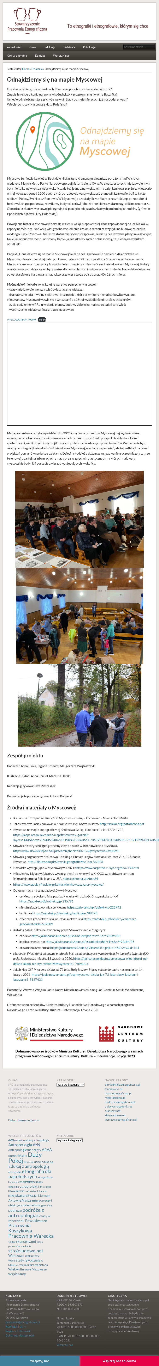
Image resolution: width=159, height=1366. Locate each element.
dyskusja (29, 1162)
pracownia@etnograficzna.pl (23, 1322)
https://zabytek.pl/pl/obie (50, 913)
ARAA (47, 1149)
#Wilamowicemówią (20, 1140)
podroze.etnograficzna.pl (120, 1102)
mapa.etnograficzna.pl (118, 1093)
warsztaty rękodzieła (24, 1260)
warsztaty (32, 1256)
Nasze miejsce (33, 1200)
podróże (15, 1210)
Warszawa (16, 1256)
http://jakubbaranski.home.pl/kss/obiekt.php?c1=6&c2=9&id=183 (75, 936)
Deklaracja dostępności (20, 1335)
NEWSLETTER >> (16, 1326)
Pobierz (42, 319)
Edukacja (50, 47)
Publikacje (89, 47)
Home (25, 69)
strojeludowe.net (115, 1115)
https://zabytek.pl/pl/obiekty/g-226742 (94, 907)
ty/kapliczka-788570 (83, 913)
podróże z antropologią (26, 1212)
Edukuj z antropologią (28, 1166)
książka (47, 1186)
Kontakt (40, 55)
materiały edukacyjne (36, 1191)
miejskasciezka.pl (115, 1097)
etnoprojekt (28, 1186)
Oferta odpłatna (17, 55)
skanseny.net (112, 1110)
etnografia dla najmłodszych (29, 1173)
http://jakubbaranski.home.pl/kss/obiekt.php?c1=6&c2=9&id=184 (94, 948)
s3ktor (11, 1241)
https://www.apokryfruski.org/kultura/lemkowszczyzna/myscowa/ (58, 884)
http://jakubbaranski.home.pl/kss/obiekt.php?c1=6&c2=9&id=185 (90, 941)
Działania (69, 47)
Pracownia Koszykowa (20, 1227)
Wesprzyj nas (61, 55)
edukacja (47, 1161)
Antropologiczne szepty (24, 1150)
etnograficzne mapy (30, 1181)
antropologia (41, 1140)
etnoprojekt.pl (113, 1089)
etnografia (14, 1172)
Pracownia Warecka (31, 1236)
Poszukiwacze (36, 1221)
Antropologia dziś (24, 1144)
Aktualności (14, 47)
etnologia (13, 1186)
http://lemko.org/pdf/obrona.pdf (122, 824)
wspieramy (17, 1274)
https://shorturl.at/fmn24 (80, 878)
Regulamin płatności (18, 1331)
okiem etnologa (34, 1205)
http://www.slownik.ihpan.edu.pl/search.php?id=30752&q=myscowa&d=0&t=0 (66, 851)
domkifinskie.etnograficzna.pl (122, 1084)
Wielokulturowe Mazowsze (27, 1269)
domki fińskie (17, 1155)
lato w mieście (16, 1191)
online (48, 1205)
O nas (32, 47)
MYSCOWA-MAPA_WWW (21, 319)
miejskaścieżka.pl (22, 1195)
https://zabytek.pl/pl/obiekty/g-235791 (46, 901)
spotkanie (26, 1246)
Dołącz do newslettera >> (24, 1120)
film (40, 1186)
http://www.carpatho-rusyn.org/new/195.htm (107, 868)
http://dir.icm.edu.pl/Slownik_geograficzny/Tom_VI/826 (65, 862)
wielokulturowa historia (33, 1265)
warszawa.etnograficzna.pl (121, 1119)
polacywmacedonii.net (118, 1106)
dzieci (37, 1161)
